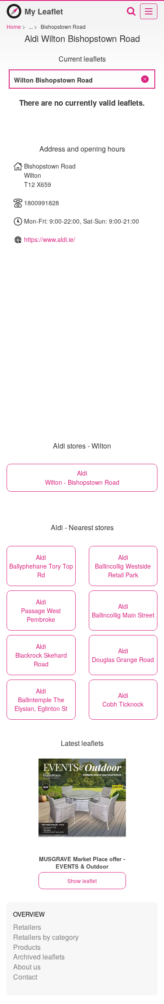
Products (27, 947)
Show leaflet (82, 880)
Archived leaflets (39, 957)
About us (27, 967)
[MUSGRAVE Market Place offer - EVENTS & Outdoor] (82, 798)
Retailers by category (46, 937)
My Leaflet (43, 11)
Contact (25, 977)
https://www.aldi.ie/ (49, 239)
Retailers (27, 927)
